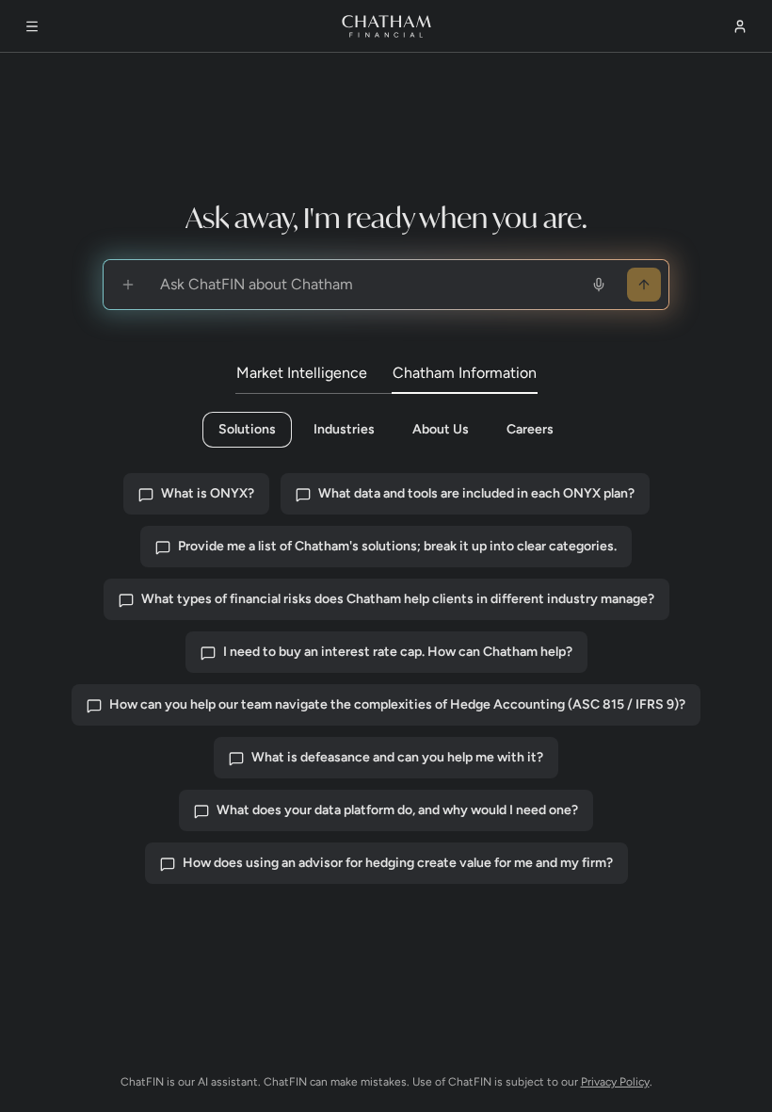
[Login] (740, 26)
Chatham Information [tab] (465, 373)
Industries (344, 429)
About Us (440, 429)
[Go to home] (386, 26)
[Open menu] (32, 26)
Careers (530, 429)
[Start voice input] (598, 284)
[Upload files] (128, 285)
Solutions (247, 429)
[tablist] (386, 374)
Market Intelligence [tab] (301, 373)
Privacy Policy (615, 1081)
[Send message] (644, 285)
